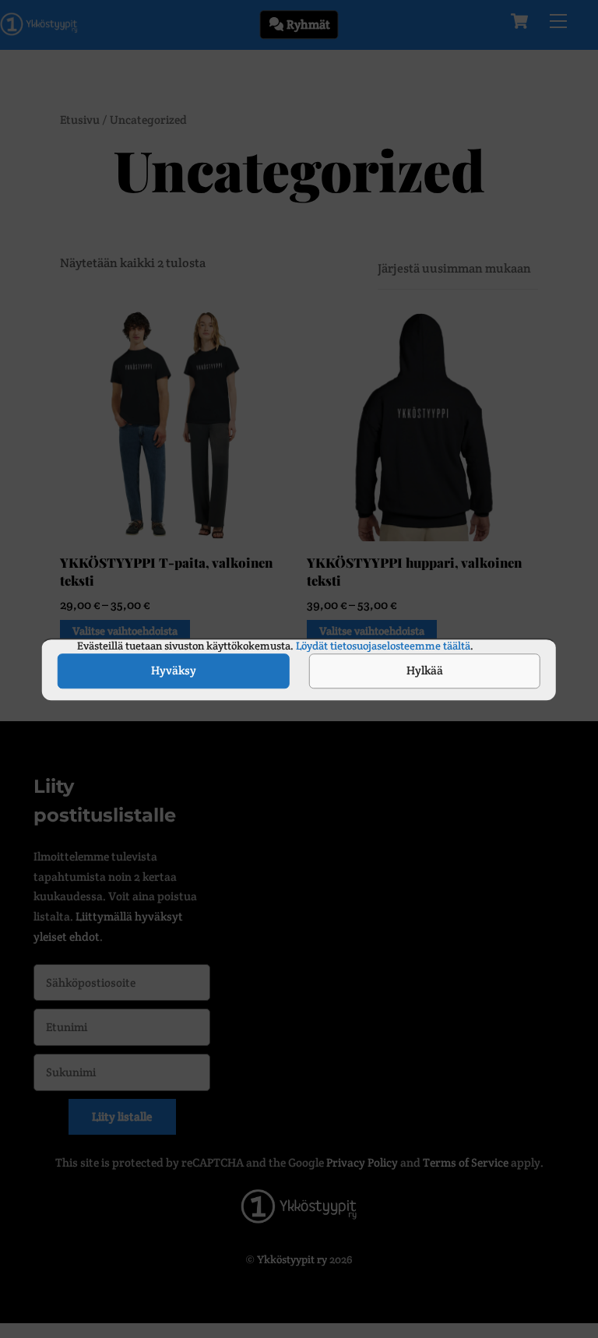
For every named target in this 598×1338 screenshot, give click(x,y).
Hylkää (424, 670)
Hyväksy (173, 670)
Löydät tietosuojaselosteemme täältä (382, 646)
